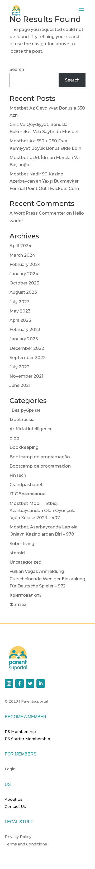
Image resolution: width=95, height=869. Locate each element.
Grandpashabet (26, 484)
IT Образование (28, 493)
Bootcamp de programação (40, 456)
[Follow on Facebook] (19, 683)
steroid (17, 552)
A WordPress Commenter (37, 213)
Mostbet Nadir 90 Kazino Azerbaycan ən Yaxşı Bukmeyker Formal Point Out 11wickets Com (44, 181)
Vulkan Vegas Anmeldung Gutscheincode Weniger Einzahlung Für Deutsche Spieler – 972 (47, 578)
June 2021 (20, 385)
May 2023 (20, 311)
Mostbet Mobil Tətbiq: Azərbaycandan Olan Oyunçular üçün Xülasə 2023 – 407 (43, 510)
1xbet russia (22, 419)
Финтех (18, 604)
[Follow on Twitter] (30, 683)
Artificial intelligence (31, 428)
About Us (13, 799)
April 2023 (20, 320)
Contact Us (15, 806)
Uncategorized (25, 562)
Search (17, 69)
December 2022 (27, 348)
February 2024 (25, 264)
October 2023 (24, 283)
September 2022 (28, 357)
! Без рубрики (25, 410)
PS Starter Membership (27, 738)
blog (14, 438)
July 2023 (20, 301)
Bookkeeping (24, 447)
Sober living (22, 543)
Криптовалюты (26, 595)
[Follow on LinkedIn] (40, 683)
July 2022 (20, 366)
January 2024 (24, 273)
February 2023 (25, 329)
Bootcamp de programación (40, 466)
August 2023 (23, 292)
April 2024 (20, 245)
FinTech (18, 475)
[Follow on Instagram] (9, 683)
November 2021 (26, 376)
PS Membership (20, 731)
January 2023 (24, 338)
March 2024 (22, 255)
